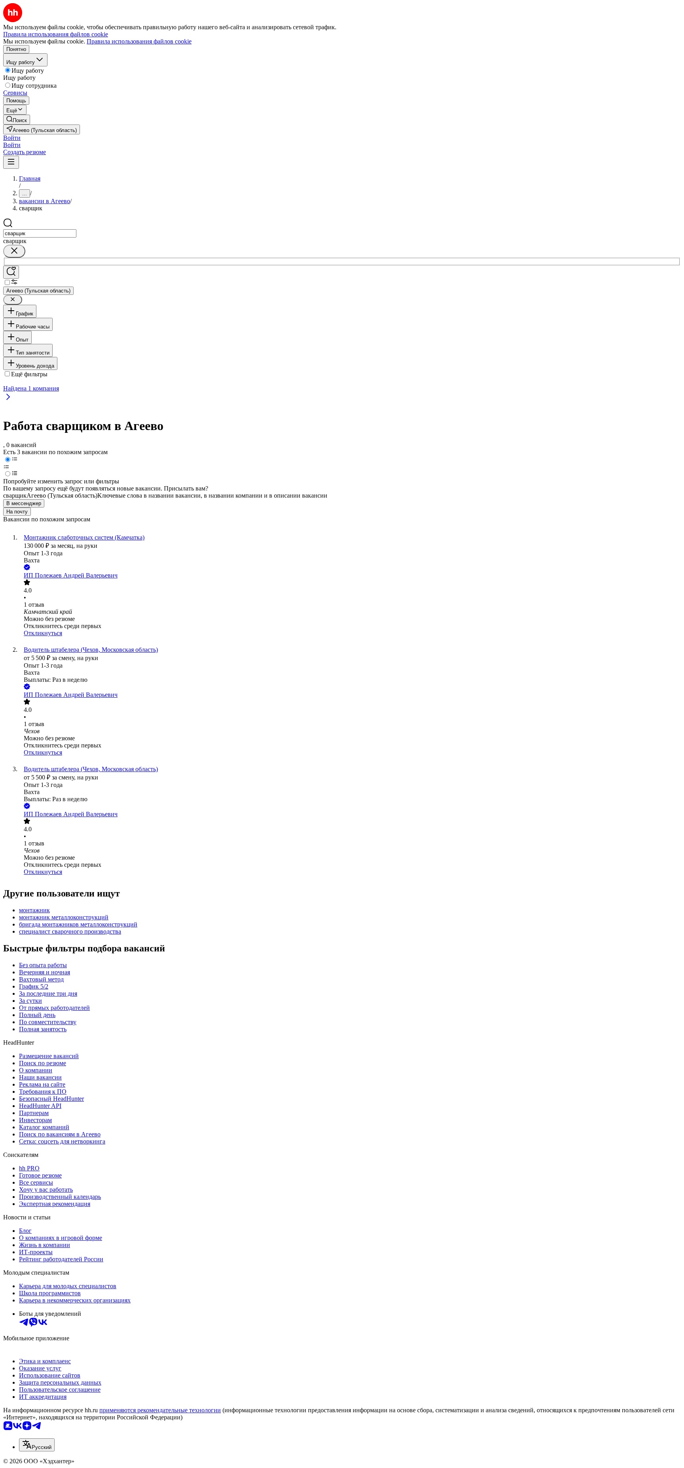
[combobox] (39, 233)
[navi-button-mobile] (11, 162)
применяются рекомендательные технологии (160, 1410)
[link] (16, 120)
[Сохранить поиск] (11, 272)
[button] (12, 137)
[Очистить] (14, 251)
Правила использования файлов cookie (139, 41)
